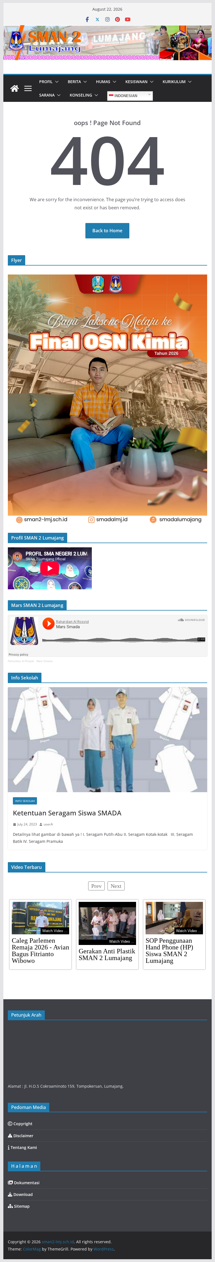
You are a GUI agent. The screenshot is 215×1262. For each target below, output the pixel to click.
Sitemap (21, 1206)
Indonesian (125, 96)
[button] (56, 82)
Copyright (22, 1123)
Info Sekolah (25, 801)
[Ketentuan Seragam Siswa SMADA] (107, 739)
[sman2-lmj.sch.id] (14, 88)
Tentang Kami (23, 1147)
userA (48, 824)
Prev (96, 886)
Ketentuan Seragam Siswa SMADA (67, 812)
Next (116, 886)
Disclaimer (22, 1135)
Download (22, 1194)
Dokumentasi (26, 1182)
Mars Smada (44, 661)
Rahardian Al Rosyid (21, 661)
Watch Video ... (54, 931)
